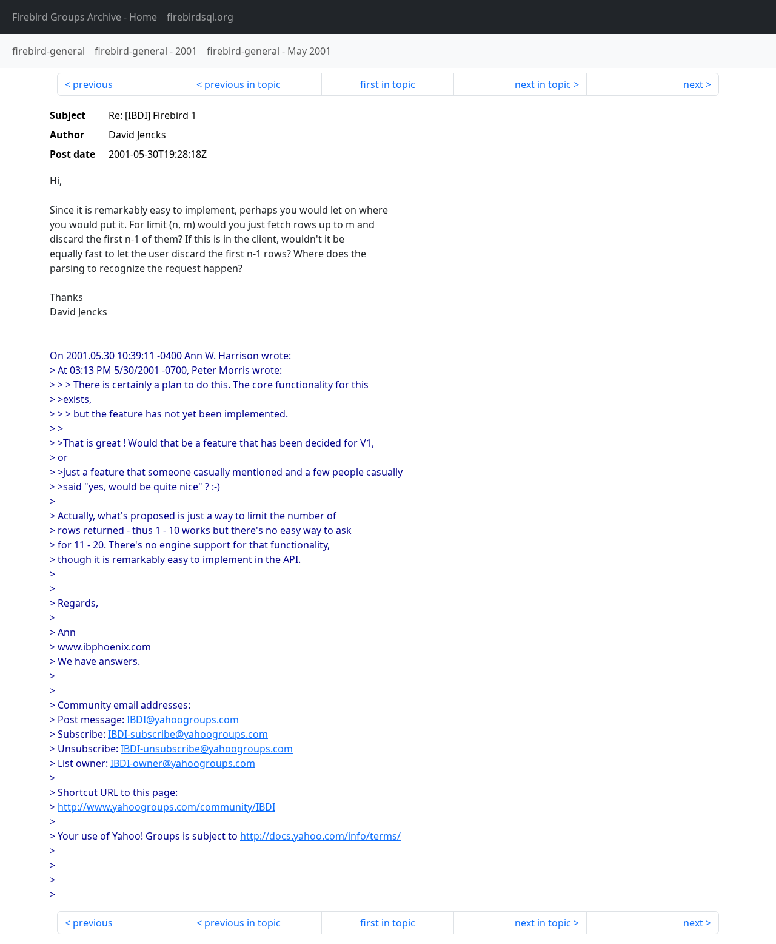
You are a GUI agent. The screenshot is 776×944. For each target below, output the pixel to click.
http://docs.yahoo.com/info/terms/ (320, 836)
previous (93, 84)
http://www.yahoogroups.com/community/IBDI (166, 807)
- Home (84, 17)
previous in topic (242, 84)
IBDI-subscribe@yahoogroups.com (188, 734)
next (693, 84)
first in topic (387, 84)
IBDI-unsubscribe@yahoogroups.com (207, 748)
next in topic (543, 84)
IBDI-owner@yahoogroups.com (182, 763)
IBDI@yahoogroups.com (183, 719)
